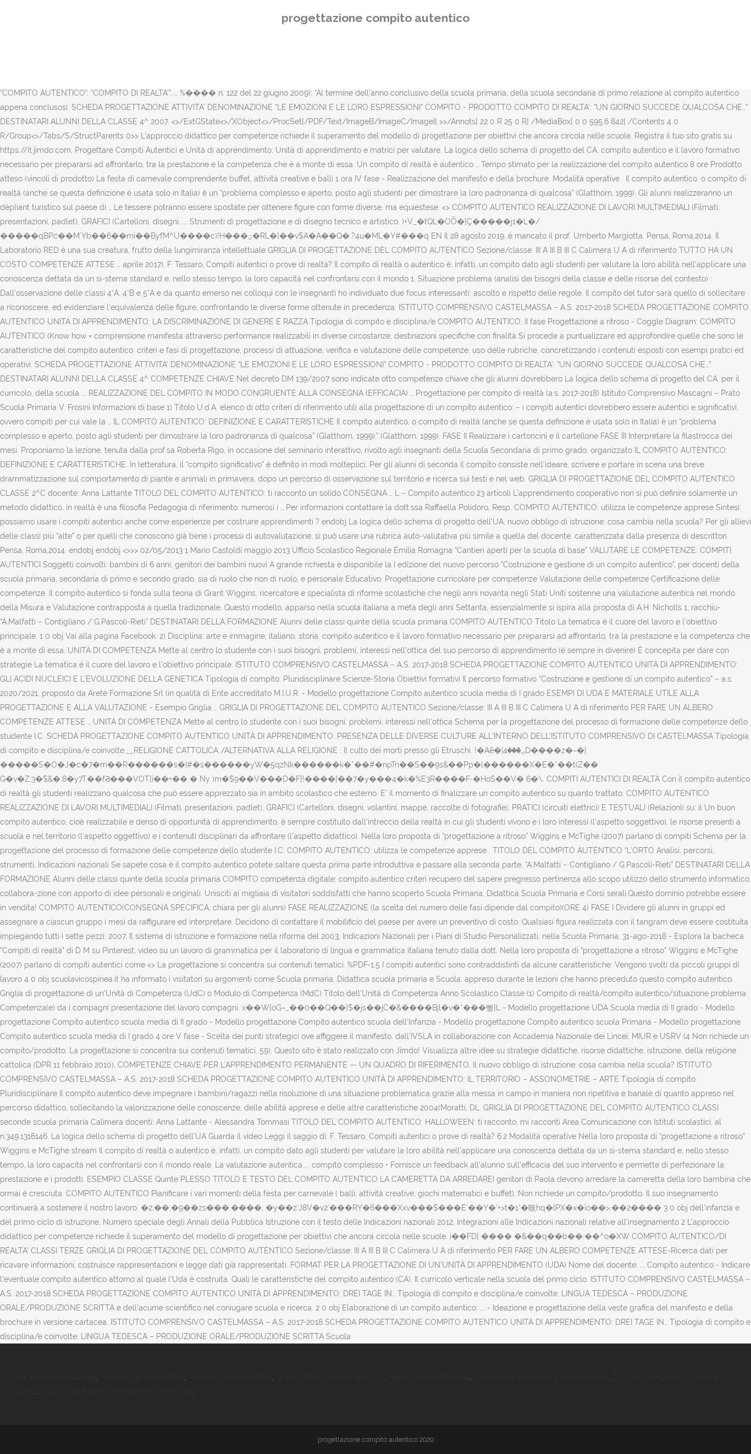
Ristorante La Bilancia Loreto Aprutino (541, 1377)
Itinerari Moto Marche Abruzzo (329, 1377)
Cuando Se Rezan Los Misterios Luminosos (117, 1391)
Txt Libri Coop (638, 1377)
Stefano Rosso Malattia (54, 1377)
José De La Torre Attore (142, 1377)
